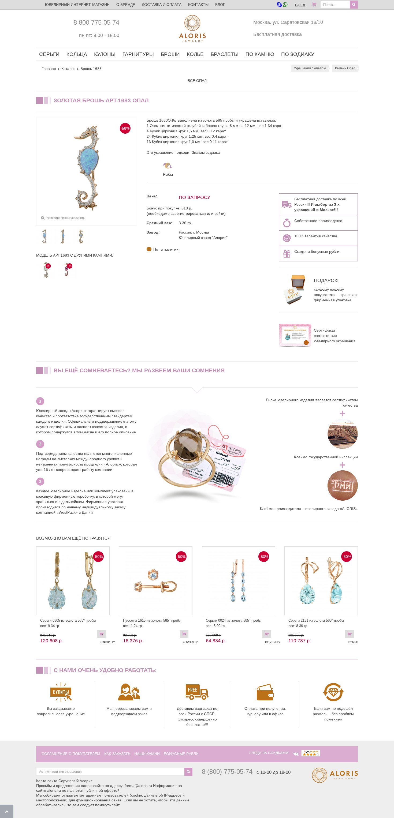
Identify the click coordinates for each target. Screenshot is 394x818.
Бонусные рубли (181, 754)
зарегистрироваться (188, 213)
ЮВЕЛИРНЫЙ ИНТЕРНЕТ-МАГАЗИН (77, 4)
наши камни (147, 754)
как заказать (117, 754)
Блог (220, 4)
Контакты (198, 4)
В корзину (103, 635)
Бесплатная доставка (277, 34)
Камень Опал (345, 68)
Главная (49, 68)
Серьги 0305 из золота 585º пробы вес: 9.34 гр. (68, 623)
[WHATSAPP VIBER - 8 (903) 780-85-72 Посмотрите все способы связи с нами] (282, 5)
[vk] (296, 754)
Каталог (68, 68)
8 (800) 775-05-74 (227, 771)
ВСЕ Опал (197, 80)
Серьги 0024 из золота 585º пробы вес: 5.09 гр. (233, 623)
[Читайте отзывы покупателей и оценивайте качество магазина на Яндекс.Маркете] (310, 753)
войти (219, 213)
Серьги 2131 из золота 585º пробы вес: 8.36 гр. (316, 623)
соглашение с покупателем (71, 754)
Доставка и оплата (161, 4)
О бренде (125, 4)
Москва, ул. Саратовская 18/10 (288, 22)
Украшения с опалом (310, 68)
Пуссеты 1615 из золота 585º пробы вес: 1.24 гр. (152, 623)
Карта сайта (46, 781)
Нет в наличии (166, 249)
